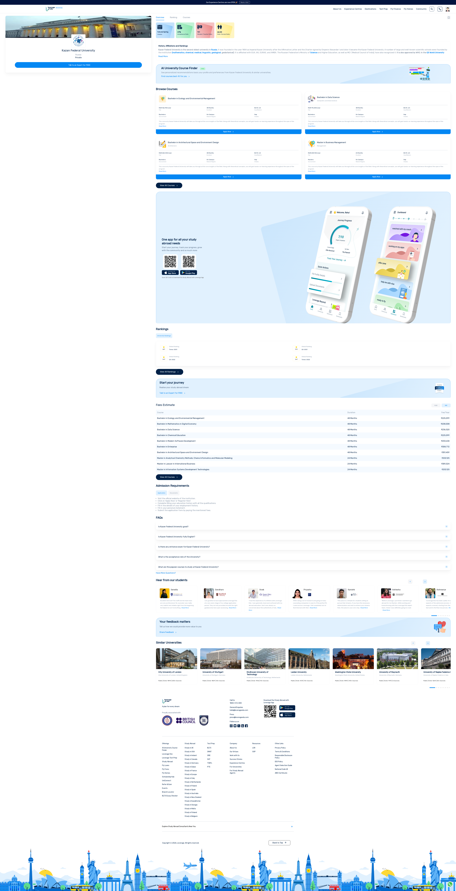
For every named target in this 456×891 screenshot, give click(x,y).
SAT (208, 759)
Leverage (180, 843)
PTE (208, 767)
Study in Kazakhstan (193, 801)
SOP (254, 752)
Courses (186, 17)
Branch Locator (168, 792)
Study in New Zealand (193, 797)
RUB (436, 405)
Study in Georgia (191, 805)
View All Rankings (168, 372)
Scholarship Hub (168, 777)
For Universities (236, 767)
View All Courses (167, 185)
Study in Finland (191, 812)
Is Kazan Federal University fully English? (176, 537)
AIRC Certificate (281, 773)
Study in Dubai (190, 767)
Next (425, 582)
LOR (253, 748)
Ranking (173, 17)
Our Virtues (234, 752)
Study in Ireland (191, 755)
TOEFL (209, 763)
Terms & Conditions (282, 752)
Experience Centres (353, 9)
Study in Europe (191, 774)
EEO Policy (279, 762)
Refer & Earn (167, 784)
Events (165, 788)
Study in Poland (191, 786)
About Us (233, 748)
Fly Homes (408, 9)
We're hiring (59, 7)
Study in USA (190, 752)
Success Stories (236, 759)
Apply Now (227, 132)
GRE (208, 755)
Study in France (191, 771)
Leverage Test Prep (169, 758)
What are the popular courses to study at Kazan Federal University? (188, 567)
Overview (160, 17)
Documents (174, 493)
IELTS (209, 748)
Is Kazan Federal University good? (173, 526)
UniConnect (166, 781)
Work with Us (235, 755)
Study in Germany (192, 763)
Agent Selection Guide (283, 765)
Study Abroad (167, 762)
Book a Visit (245, 2)
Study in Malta (190, 809)
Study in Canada (191, 759)
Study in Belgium (191, 816)
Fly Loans (165, 765)
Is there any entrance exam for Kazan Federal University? (184, 547)
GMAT (209, 752)
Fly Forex (165, 769)
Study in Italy (190, 778)
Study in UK (189, 748)
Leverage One (167, 754)
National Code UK (281, 769)
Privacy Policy (280, 748)
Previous (410, 582)
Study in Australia (191, 793)
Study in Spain (190, 790)
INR (446, 405)
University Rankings (164, 336)
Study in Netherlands (193, 782)
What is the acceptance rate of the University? (179, 557)
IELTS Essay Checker (170, 796)
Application (161, 493)
